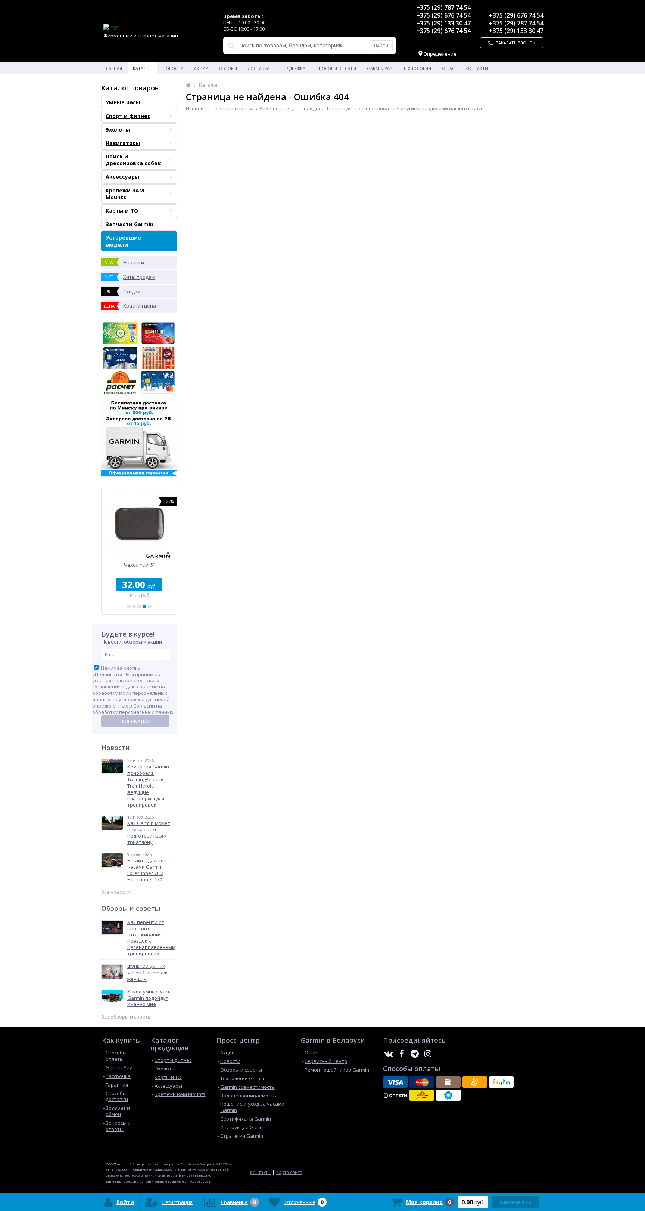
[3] (139, 606)
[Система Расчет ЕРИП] (421, 1095)
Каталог (142, 68)
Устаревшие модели (123, 241)
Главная (112, 68)
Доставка (258, 68)
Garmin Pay (379, 68)
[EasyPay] (501, 1082)
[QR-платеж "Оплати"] (395, 1095)
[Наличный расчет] (448, 1082)
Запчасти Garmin (129, 224)
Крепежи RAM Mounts (125, 194)
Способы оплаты (336, 68)
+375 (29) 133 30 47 (443, 23)
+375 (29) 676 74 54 (443, 15)
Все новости (115, 892)
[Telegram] (414, 1053)
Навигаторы (123, 143)
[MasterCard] (421, 1082)
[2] (134, 606)
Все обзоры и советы (126, 1017)
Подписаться (135, 721)
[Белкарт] (448, 1095)
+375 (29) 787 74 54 (443, 7)
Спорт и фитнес (128, 116)
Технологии (417, 68)
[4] (144, 606)
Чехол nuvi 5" (139, 565)
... (500, 68)
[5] (150, 606)
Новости (173, 68)
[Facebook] (401, 1053)
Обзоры (228, 68)
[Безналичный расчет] (474, 1082)
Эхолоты (118, 129)
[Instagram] (427, 1053)
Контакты (476, 68)
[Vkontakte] (388, 1053)
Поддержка (292, 68)
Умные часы (123, 102)
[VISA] (395, 1082)
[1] (129, 606)
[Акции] (188, 84)
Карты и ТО (122, 210)
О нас (448, 68)
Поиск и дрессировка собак (133, 160)
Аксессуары (122, 176)
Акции (201, 68)
